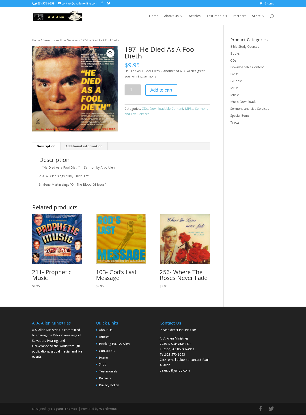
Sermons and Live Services (61, 40)
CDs (145, 108)
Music (234, 95)
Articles (194, 16)
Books (235, 53)
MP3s (189, 108)
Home (153, 16)
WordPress (108, 408)
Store (256, 16)
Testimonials (216, 16)
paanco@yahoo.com (175, 370)
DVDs (234, 74)
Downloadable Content (166, 108)
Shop (102, 364)
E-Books (236, 81)
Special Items (240, 115)
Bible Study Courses (244, 46)
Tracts (234, 122)
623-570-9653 (175, 354)
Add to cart (161, 90)
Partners (239, 16)
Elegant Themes (64, 408)
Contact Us (107, 350)
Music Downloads (243, 101)
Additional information (83, 146)
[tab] (46, 146)
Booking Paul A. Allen (114, 344)
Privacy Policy (109, 385)
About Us (171, 16)
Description (46, 146)
